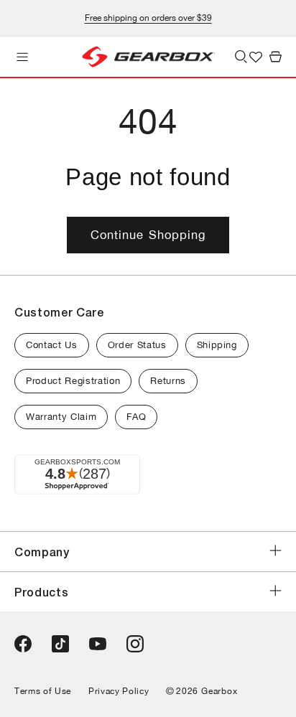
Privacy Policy (118, 691)
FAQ (136, 416)
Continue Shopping (148, 235)
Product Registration (73, 380)
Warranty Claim (61, 416)
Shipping (217, 344)
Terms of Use (42, 691)
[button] (22, 56)
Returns (168, 380)
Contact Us (52, 344)
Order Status (137, 344)
